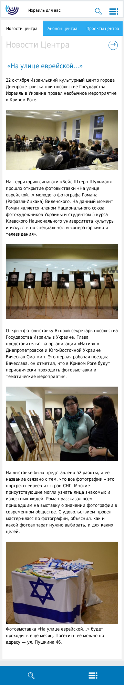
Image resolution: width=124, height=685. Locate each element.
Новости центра (22, 28)
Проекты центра (102, 28)
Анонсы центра (63, 28)
